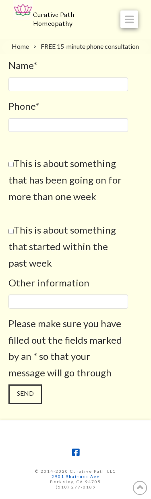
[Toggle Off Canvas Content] (129, 19)
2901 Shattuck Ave (76, 476)
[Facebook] (75, 452)
